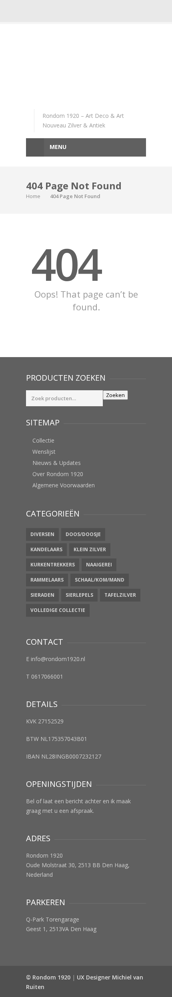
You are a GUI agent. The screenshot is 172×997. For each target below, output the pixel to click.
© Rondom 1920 (48, 977)
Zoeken (115, 395)
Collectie (43, 440)
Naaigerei (99, 564)
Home (33, 196)
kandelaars (46, 549)
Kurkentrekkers (52, 564)
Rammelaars (47, 579)
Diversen (42, 534)
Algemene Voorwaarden (63, 485)
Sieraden (42, 595)
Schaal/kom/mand (99, 579)
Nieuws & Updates (56, 463)
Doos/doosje (83, 534)
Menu (57, 147)
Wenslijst (44, 451)
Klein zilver (90, 549)
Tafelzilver (120, 595)
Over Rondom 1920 (57, 474)
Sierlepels (79, 595)
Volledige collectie (57, 610)
